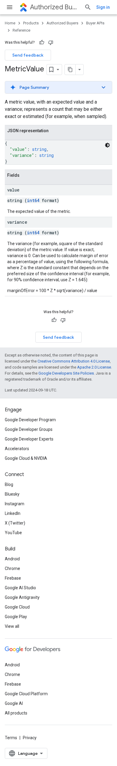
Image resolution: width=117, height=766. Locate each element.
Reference (21, 30)
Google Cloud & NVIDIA (26, 458)
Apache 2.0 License (94, 367)
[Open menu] (10, 7)
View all (12, 626)
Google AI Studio (20, 587)
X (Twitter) (15, 523)
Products (31, 23)
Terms (11, 737)
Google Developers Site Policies (66, 373)
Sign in (103, 7)
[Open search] (88, 7)
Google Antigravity (22, 597)
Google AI (14, 703)
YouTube (13, 532)
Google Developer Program (30, 419)
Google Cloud (17, 607)
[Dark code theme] (107, 145)
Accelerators (17, 448)
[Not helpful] (50, 42)
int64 (33, 200)
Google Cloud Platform (26, 693)
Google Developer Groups (28, 429)
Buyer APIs (95, 23)
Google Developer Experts (29, 439)
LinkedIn (12, 513)
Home (10, 23)
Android (12, 558)
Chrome (12, 568)
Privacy (30, 737)
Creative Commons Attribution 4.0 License (74, 361)
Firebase (13, 578)
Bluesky (12, 494)
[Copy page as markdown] (70, 69)
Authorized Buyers (55, 7)
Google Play (16, 616)
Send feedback (28, 55)
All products (16, 713)
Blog (9, 484)
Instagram (14, 503)
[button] (58, 87)
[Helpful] (41, 42)
